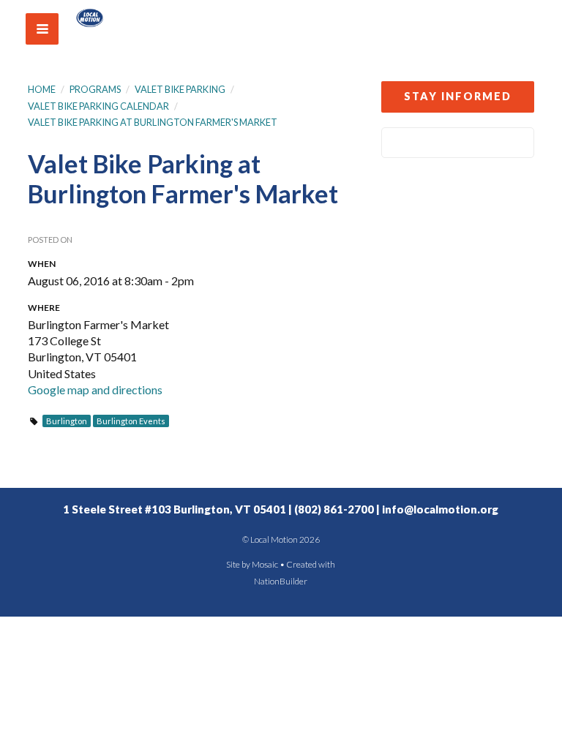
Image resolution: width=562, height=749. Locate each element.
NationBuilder (280, 581)
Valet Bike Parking (180, 89)
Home (42, 89)
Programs (95, 89)
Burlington (66, 421)
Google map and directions (95, 389)
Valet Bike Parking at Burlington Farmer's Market (152, 122)
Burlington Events (131, 421)
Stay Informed (458, 96)
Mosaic (265, 564)
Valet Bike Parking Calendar (98, 106)
